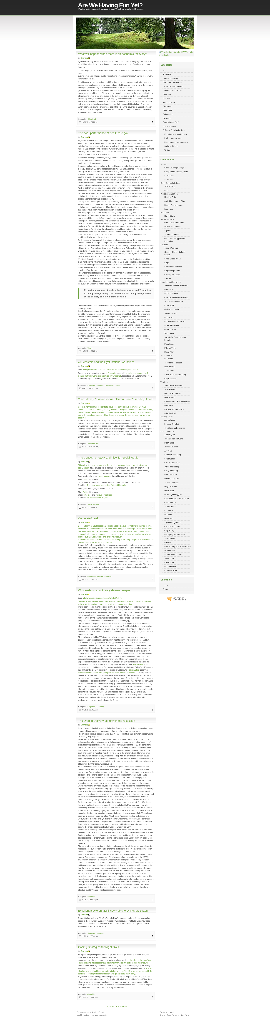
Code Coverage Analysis (174, 168)
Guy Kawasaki (170, 379)
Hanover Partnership (173, 393)
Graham (84, 58)
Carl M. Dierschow (172, 463)
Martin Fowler (170, 567)
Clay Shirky (169, 531)
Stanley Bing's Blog (172, 455)
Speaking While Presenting (176, 285)
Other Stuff (167, 110)
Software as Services (173, 267)
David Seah (169, 491)
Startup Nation (170, 313)
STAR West (169, 180)
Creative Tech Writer (173, 526)
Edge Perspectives (172, 271)
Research (167, 118)
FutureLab (168, 317)
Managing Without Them (174, 534)
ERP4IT (167, 542)
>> (126, 1006)
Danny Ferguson (173, 1015)
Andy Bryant (169, 435)
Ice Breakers (169, 367)
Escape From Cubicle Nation (176, 499)
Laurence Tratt (170, 570)
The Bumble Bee (171, 234)
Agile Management (172, 523)
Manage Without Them (174, 409)
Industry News (169, 102)
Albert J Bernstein (171, 325)
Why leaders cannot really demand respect (104, 590)
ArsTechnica (169, 420)
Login (165, 585)
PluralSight (169, 305)
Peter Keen (169, 344)
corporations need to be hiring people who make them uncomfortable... (108, 673)
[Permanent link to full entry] (152, 122)
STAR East (168, 176)
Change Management (173, 86)
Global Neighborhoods (174, 223)
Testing (167, 150)
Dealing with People (173, 90)
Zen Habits (169, 371)
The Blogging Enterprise (174, 428)
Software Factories (172, 146)
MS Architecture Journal (174, 321)
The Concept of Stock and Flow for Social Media (108, 457)
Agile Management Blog (174, 201)
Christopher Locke (172, 275)
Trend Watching (171, 248)
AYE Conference (171, 293)
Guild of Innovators (172, 309)
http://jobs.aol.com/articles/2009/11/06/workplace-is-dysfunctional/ (110, 370)
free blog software (83, 1015)
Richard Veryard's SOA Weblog (177, 546)
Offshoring (167, 106)
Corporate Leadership (172, 82)
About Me (167, 74)
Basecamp (168, 209)
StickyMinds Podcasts (173, 301)
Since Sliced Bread (172, 259)
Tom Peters (169, 333)
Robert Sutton (133, 670)
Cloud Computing (170, 78)
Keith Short (169, 562)
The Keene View (171, 483)
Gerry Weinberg (171, 471)
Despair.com (169, 397)
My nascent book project (97, 498)
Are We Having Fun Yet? (110, 5)
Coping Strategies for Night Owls (98, 947)
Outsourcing (168, 114)
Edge (166, 263)
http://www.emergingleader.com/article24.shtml (102, 598)
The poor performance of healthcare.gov (103, 133)
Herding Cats (170, 197)
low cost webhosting (99, 1015)
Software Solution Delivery (174, 130)
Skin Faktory (185, 1015)
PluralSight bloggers (173, 495)
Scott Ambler (169, 389)
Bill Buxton (168, 359)
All (164, 70)
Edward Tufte (170, 348)
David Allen (169, 352)
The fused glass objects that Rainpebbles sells (106, 485)
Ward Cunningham (172, 227)
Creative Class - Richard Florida (174, 253)
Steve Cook (169, 558)
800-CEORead (170, 329)
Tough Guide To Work (173, 439)
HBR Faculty (169, 216)
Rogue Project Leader (173, 205)
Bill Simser (168, 511)
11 (123, 1006)
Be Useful (168, 289)
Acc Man (168, 451)
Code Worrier (170, 503)
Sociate (167, 279)
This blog (88, 495)
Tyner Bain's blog (171, 467)
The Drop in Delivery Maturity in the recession (106, 720)
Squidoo (168, 231)
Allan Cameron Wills (173, 554)
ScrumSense (169, 459)
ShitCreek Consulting (173, 385)
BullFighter (169, 405)
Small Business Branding (175, 375)
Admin (165, 589)
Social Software (169, 126)
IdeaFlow (168, 515)
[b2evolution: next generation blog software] (176, 601)
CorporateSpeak (88, 518)
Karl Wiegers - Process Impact (177, 401)
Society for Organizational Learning (175, 338)
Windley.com (169, 550)
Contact (80, 1012)
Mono (166, 190)
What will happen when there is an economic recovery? (112, 54)
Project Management (173, 138)
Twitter (85, 480)
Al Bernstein (111, 373)
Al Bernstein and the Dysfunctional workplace (106, 362)
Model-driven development (175, 134)
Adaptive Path (170, 413)
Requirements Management (176, 142)
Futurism (166, 98)
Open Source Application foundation (174, 240)
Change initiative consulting (176, 297)
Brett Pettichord (170, 475)
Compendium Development (176, 172)
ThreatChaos (169, 507)
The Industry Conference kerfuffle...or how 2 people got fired (115, 399)
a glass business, (104, 476)
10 (120, 1006)
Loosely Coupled (171, 424)
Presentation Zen (171, 479)
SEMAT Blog (169, 186)
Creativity (167, 94)
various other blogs (104, 495)
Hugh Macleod (170, 487)
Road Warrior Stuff (170, 122)
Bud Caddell (169, 443)
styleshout (172, 1012)
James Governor (171, 447)
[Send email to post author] (89, 58)
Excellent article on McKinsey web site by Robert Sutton (113, 910)
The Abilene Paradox (173, 363)
